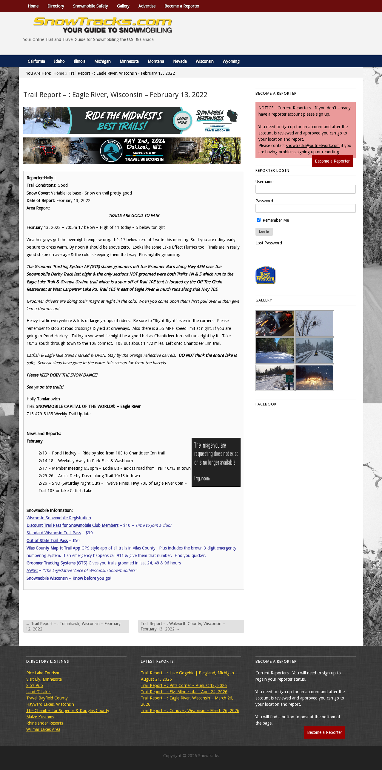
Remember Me (275, 220)
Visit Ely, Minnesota (44, 679)
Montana (156, 61)
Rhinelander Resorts (44, 723)
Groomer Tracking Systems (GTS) (57, 563)
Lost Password (268, 243)
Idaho (59, 61)
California (36, 61)
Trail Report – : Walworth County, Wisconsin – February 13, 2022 (183, 626)
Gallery (123, 6)
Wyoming (231, 61)
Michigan (102, 61)
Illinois (79, 61)
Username (264, 181)
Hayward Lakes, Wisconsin (50, 704)
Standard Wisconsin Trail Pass (54, 532)
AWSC (32, 570)
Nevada (180, 61)
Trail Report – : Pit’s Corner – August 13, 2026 (184, 685)
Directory (55, 6)
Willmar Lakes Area (43, 729)
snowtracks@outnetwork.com (313, 145)
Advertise (146, 6)
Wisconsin (205, 61)
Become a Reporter (181, 6)
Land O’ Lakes (38, 691)
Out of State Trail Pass (47, 540)
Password (264, 200)
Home (33, 6)
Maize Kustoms (40, 716)
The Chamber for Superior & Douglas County (67, 710)
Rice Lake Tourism (42, 673)
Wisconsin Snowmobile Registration (59, 517)
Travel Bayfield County (47, 698)
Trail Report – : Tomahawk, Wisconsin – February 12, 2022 (73, 626)
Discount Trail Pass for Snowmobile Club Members (72, 525)
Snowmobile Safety (90, 6)
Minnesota (129, 61)
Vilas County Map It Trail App (53, 548)
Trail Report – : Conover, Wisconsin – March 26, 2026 (190, 710)
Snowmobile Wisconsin (47, 578)
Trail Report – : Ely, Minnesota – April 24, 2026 (184, 691)
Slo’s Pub (34, 685)
